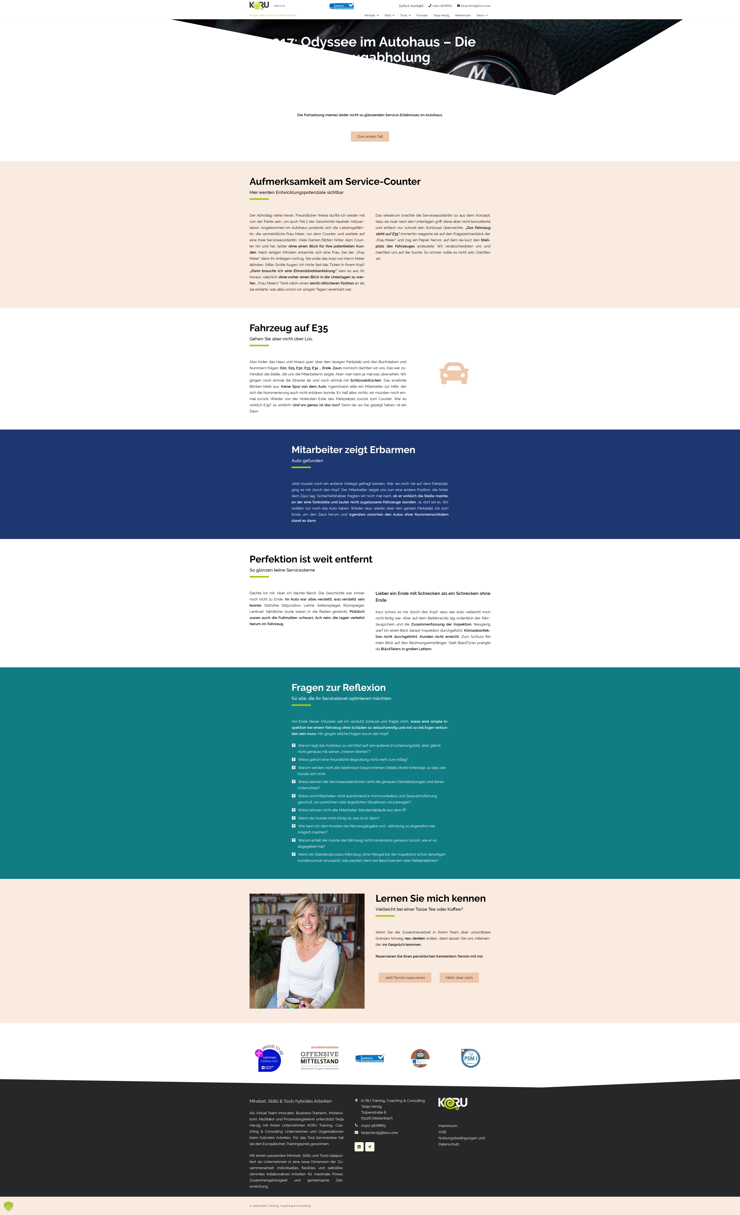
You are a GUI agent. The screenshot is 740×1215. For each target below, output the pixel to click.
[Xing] (369, 1146)
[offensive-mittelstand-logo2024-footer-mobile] (319, 1058)
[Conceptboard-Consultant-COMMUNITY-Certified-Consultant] (269, 1058)
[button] (378, 15)
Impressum (447, 1125)
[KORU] (259, 6)
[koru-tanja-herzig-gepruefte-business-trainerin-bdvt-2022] (342, 6)
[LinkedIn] (359, 1146)
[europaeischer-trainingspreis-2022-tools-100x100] (420, 1058)
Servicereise (326, 1137)
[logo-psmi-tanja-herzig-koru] (470, 1058)
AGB (442, 1132)
